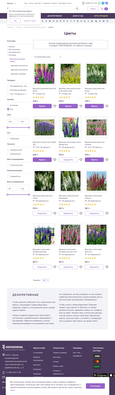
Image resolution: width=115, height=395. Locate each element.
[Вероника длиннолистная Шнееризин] (70, 181)
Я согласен (95, 386)
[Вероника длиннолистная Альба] (44, 181)
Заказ (26, 3)
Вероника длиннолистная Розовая (94, 143)
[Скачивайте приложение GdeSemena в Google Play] (100, 375)
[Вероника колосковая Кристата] (96, 234)
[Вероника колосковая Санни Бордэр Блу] (70, 127)
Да (15, 21)
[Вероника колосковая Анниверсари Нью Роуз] (70, 234)
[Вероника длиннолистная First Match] (44, 73)
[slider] (7, 127)
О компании (46, 3)
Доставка (38, 3)
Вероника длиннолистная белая (94, 90)
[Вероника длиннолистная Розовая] (96, 127)
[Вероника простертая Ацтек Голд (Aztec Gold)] (70, 73)
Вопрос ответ (58, 366)
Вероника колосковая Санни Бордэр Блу (70, 143)
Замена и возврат (60, 353)
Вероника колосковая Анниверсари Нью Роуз (68, 250)
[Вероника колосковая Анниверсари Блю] (44, 234)
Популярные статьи (64, 3)
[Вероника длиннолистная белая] (96, 73)
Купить (42, 106)
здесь (12, 390)
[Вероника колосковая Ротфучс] (96, 181)
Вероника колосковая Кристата (93, 250)
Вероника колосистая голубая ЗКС (44, 143)
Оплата (31, 3)
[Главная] (13, 347)
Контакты (54, 3)
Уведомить (68, 160)
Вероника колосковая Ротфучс (93, 197)
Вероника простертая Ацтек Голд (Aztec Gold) (70, 90)
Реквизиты (37, 369)
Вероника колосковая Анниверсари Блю (41, 250)
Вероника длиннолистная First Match (44, 90)
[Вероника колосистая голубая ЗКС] (44, 127)
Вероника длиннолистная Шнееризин (68, 197)
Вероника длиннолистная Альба (42, 197)
